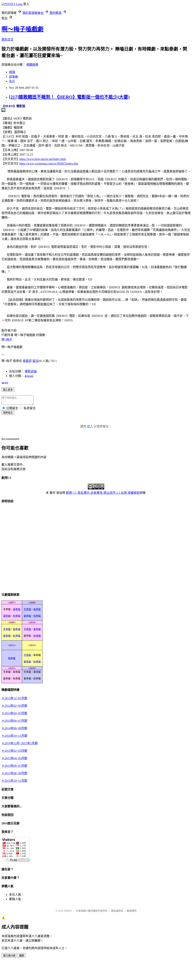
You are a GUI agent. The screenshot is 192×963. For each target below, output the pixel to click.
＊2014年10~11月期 (14, 735)
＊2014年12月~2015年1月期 (20, 743)
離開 (21, 955)
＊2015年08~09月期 (14, 773)
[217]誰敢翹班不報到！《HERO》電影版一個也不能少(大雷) (69, 97)
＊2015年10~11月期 (14, 780)
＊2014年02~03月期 (14, 705)
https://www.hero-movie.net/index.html (43, 159)
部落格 (13, 76)
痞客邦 (27, 360)
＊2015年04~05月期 (14, 758)
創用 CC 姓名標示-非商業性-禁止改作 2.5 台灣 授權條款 (103, 492)
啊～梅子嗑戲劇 (23, 29)
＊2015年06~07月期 (14, 765)
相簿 (12, 72)
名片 (12, 81)
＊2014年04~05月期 (14, 713)
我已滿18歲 (9, 955)
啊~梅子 (7, 339)
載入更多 (8, 389)
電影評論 (31, 371)
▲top (5, 382)
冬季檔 (27, 609)
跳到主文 (8, 39)
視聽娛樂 (32, 64)
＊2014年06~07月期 (14, 720)
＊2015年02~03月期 (14, 750)
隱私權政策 (117, 910)
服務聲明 (131, 910)
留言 (35, 360)
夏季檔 (6, 615)
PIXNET (68, 910)
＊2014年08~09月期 (14, 728)
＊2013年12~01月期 (14, 698)
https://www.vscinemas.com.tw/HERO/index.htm (49, 163)
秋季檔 (16, 615)
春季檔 (16, 609)
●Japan (29, 375)
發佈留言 (8, 412)
